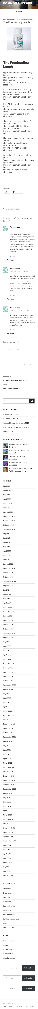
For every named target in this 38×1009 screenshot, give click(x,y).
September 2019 (9, 841)
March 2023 (7, 659)
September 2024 (9, 581)
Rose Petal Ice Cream (11, 414)
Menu (20, 11)
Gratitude (6, 897)
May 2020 (7, 806)
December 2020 (9, 776)
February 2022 (8, 715)
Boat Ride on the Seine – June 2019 (16, 427)
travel (5, 923)
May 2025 (7, 547)
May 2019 (6, 850)
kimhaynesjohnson (25, 19)
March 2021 (7, 763)
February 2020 (8, 819)
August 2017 (8, 863)
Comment (27, 365)
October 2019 (8, 837)
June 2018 (7, 858)
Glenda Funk (13, 462)
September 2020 (9, 789)
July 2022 (6, 694)
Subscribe (28, 968)
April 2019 (7, 854)
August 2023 (8, 638)
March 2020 (7, 815)
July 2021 (6, 746)
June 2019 (7, 845)
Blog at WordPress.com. (11, 1004)
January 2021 (8, 772)
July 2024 (6, 590)
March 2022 (7, 711)
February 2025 (8, 560)
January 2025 (8, 564)
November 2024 (9, 573)
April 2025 (7, 551)
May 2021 (6, 754)
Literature (7, 902)
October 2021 (8, 733)
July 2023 (6, 642)
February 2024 (8, 612)
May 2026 (7, 495)
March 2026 (7, 503)
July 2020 (6, 798)
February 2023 (8, 664)
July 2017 (6, 867)
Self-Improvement (10, 915)
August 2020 (8, 793)
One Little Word (9, 906)
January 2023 (8, 668)
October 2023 (8, 629)
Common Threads (17, 3)
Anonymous (15, 227)
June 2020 (7, 802)
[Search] (32, 401)
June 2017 (7, 871)
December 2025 (9, 516)
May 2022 (7, 702)
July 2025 (6, 538)
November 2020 (9, 780)
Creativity (7, 889)
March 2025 (7, 555)
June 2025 (7, 542)
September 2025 (9, 529)
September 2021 (9, 737)
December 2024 (9, 568)
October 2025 (8, 525)
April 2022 (7, 707)
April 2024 (7, 603)
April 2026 (7, 499)
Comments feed (9, 954)
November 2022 (9, 677)
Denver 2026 (8, 432)
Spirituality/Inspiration (11, 919)
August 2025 (8, 534)
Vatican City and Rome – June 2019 (16, 423)
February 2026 (8, 508)
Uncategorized (12, 209)
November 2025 (9, 521)
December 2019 (9, 828)
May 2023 (7, 651)
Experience (7, 893)
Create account (9, 941)
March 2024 (7, 607)
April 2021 (7, 759)
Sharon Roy (13, 456)
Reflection (7, 910)
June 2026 (7, 490)
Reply (12, 260)
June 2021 (7, 750)
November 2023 (9, 625)
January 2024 (8, 616)
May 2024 (7, 599)
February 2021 (8, 767)
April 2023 (7, 655)
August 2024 (8, 586)
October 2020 (8, 785)
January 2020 (8, 824)
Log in (5, 945)
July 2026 (6, 486)
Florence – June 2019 (11, 419)
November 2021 (9, 728)
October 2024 (8, 577)
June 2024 (7, 594)
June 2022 (7, 698)
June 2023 (7, 646)
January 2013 (8, 876)
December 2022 (9, 672)
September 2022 (9, 685)
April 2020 (7, 811)
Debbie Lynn (14, 444)
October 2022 (8, 681)
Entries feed (7, 949)
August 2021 (8, 741)
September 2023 (9, 633)
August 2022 (8, 689)
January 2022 (8, 720)
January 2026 (8, 512)
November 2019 (9, 832)
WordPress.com (9, 958)
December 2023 (9, 620)
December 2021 (9, 724)
